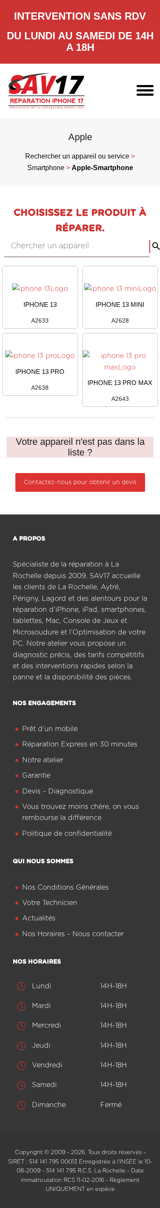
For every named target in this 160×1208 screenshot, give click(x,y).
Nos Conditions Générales (65, 887)
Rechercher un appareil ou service (77, 156)
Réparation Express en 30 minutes (79, 744)
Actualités (38, 918)
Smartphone (45, 167)
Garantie (36, 775)
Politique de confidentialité (67, 833)
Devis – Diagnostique (57, 791)
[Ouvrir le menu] (145, 91)
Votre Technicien (49, 902)
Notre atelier (42, 760)
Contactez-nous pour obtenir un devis (80, 482)
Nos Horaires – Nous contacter (73, 934)
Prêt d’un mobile (50, 729)
